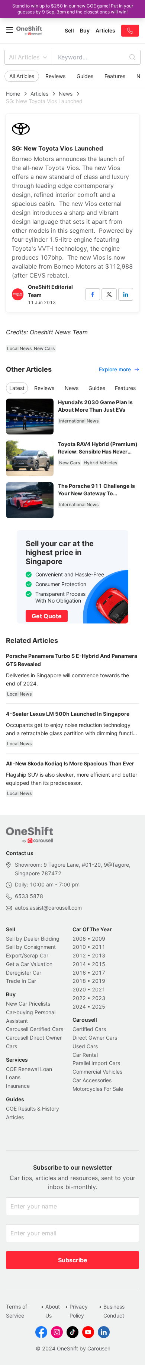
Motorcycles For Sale (97, 1089)
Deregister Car (23, 972)
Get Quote (47, 616)
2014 (79, 964)
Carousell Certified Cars (34, 1029)
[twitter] (109, 294)
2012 (79, 955)
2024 (79, 1006)
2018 (79, 981)
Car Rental (85, 1055)
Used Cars (85, 1046)
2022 (79, 998)
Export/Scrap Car (27, 955)
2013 (98, 955)
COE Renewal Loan (29, 1069)
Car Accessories (92, 1080)
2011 (98, 947)
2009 (98, 938)
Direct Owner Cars (94, 1037)
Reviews (55, 76)
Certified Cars (89, 1029)
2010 (79, 947)
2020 (79, 989)
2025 (98, 1006)
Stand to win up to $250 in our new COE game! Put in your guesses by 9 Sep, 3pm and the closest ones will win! (72, 9)
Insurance (18, 1086)
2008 (79, 938)
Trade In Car (21, 981)
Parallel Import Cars (96, 1063)
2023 (98, 998)
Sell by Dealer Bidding (32, 938)
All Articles (24, 57)
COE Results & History (32, 1108)
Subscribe (72, 1260)
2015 (98, 964)
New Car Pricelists (28, 1003)
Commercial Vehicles (97, 1071)
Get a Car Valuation (29, 964)
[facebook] (92, 294)
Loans (13, 1077)
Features (114, 76)
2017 (98, 972)
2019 (98, 981)
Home (13, 93)
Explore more (115, 369)
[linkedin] (125, 294)
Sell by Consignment (31, 947)
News (65, 93)
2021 (98, 989)
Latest (17, 388)
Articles (39, 93)
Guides (85, 76)
